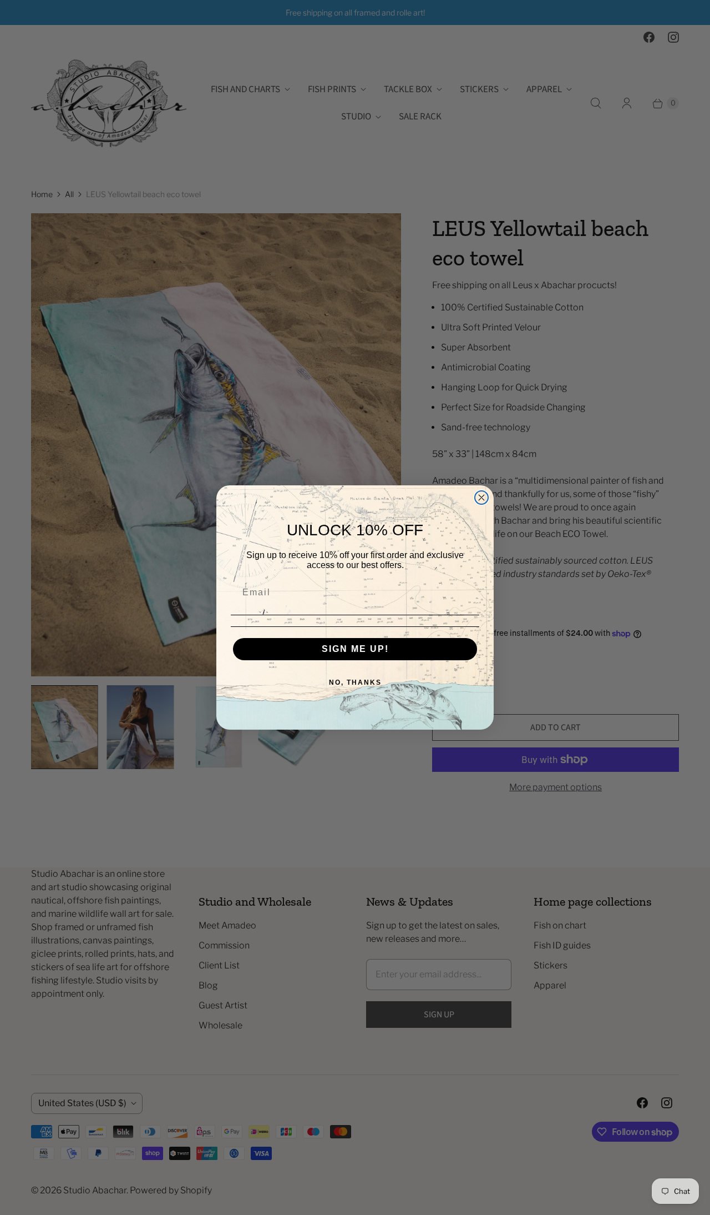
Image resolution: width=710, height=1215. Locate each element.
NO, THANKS (355, 682)
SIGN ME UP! (355, 649)
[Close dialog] (481, 497)
